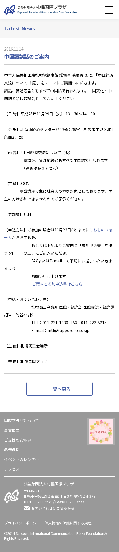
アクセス (11, 469)
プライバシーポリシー (22, 522)
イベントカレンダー (21, 459)
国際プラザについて (21, 420)
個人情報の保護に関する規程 (68, 522)
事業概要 (12, 430)
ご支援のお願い (17, 440)
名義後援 (12, 449)
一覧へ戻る (59, 388)
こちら (61, 508)
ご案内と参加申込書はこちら (57, 284)
